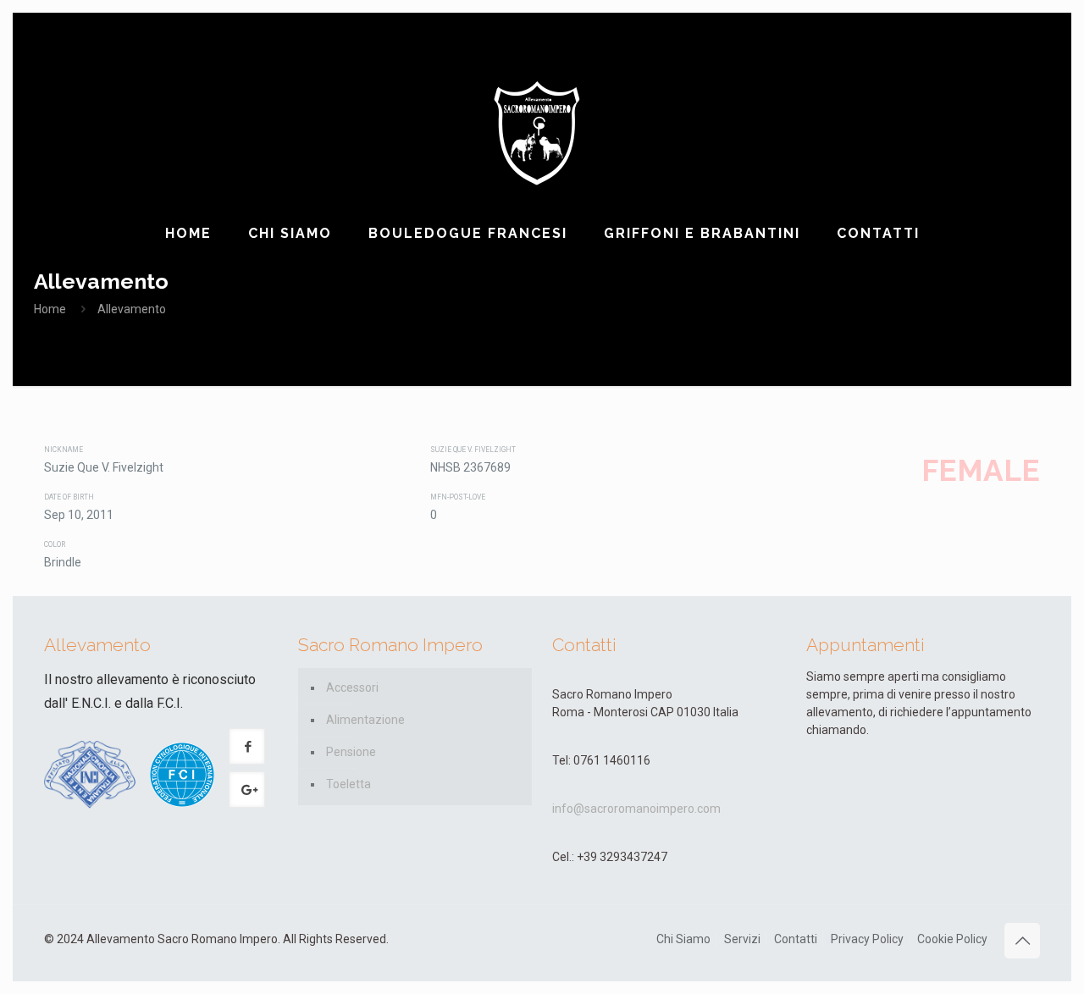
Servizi (742, 939)
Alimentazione (365, 719)
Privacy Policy (867, 939)
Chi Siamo (683, 939)
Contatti (795, 939)
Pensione (351, 752)
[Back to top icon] (1022, 940)
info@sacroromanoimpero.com (636, 808)
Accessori (352, 687)
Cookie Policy (952, 939)
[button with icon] (247, 746)
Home (50, 309)
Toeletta (348, 784)
